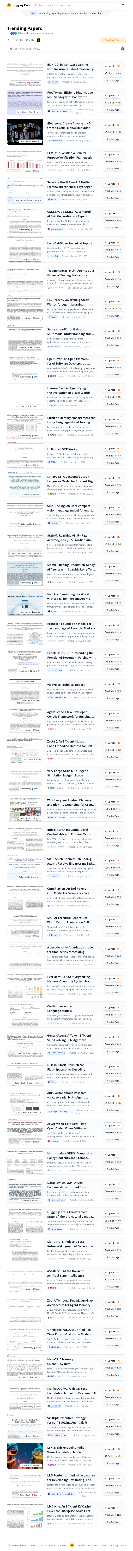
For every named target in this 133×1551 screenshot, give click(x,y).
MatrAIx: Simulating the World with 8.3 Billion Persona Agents (68, 596)
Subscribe (96, 13)
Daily (10, 40)
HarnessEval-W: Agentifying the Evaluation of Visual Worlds (68, 390)
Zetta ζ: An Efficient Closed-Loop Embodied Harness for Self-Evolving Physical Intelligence (70, 743)
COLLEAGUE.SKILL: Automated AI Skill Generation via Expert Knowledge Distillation (69, 214)
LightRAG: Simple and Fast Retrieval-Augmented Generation (70, 1243)
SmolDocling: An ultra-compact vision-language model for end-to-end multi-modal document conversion (71, 508)
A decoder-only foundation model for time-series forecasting (70, 949)
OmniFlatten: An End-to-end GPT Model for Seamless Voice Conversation (68, 890)
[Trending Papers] (38, 40)
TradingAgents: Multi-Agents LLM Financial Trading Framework (70, 273)
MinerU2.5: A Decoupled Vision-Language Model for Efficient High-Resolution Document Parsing (71, 478)
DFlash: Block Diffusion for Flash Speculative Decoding (66, 1067)
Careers (62, 1545)
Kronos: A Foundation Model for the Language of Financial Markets (71, 626)
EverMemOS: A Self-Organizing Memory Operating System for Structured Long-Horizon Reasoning (68, 979)
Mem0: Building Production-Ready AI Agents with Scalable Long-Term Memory (71, 567)
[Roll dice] (122, 48)
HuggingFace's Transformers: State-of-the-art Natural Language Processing (71, 1214)
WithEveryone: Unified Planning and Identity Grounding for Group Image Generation (70, 802)
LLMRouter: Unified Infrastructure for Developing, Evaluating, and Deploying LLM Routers (71, 1477)
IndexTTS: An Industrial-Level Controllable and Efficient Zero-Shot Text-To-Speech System (69, 832)
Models (81, 1545)
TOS (33, 1545)
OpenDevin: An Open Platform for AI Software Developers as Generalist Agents (68, 361)
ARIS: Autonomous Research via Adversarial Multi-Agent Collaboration (66, 1095)
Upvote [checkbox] (114, 66)
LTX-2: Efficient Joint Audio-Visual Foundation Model (66, 1449)
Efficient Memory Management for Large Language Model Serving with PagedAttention (71, 420)
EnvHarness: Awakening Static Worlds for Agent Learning (68, 302)
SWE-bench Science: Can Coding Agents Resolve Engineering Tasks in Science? (70, 861)
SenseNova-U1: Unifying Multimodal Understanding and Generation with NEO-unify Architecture (69, 331)
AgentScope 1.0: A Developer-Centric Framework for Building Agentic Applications (69, 714)
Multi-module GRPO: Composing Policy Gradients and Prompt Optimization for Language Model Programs (70, 1155)
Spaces (104, 1545)
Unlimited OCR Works (62, 449)
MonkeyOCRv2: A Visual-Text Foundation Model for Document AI (71, 1390)
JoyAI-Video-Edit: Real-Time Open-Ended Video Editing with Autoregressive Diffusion (69, 1126)
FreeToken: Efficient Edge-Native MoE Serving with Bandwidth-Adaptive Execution (70, 94)
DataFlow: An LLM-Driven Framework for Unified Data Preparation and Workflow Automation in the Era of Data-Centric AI (68, 1184)
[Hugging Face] (72, 1545)
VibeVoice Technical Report (66, 685)
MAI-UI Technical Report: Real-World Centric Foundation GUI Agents (68, 920)
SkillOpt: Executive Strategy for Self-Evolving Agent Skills (67, 1420)
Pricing (114, 1545)
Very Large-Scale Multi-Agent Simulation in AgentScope (67, 773)
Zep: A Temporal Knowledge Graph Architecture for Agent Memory (71, 1302)
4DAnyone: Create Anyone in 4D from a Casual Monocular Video (69, 125)
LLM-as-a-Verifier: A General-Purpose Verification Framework (69, 155)
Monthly (30, 40)
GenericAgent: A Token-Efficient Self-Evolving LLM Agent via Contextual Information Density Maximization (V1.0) (69, 1037)
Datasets (92, 1545)
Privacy (42, 1545)
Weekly (19, 40)
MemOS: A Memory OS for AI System (60, 1361)
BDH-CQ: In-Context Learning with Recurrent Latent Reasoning (70, 66)
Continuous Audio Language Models (59, 1008)
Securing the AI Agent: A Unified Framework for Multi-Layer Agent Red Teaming (70, 184)
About (52, 1545)
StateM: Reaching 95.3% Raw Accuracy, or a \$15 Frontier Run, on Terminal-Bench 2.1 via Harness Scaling (71, 537)
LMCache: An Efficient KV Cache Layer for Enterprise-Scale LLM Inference (69, 1508)
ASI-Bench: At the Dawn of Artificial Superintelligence (65, 1273)
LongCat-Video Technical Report (69, 243)
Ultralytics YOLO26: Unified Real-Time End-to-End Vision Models (70, 1332)
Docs (123, 1545)
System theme (19, 1545)
